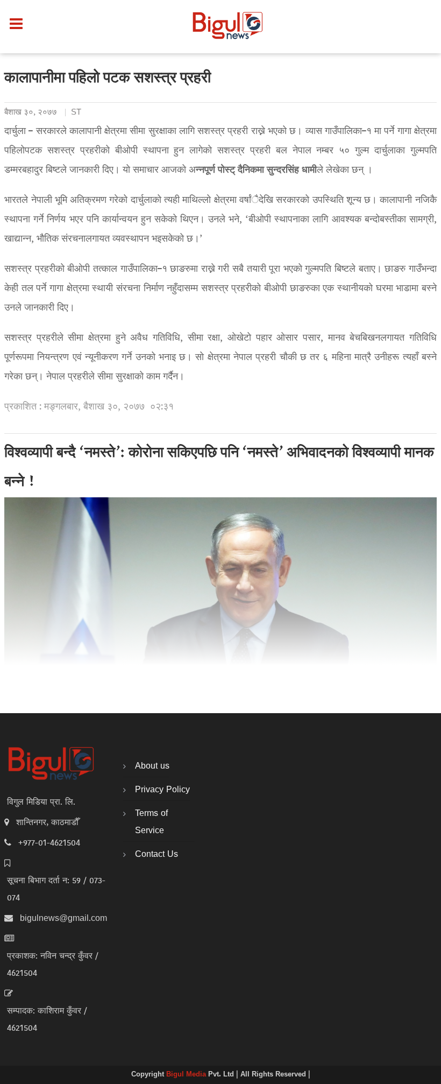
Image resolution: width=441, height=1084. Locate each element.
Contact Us (156, 855)
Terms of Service (151, 822)
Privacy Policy (162, 790)
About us (152, 766)
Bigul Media (187, 1075)
